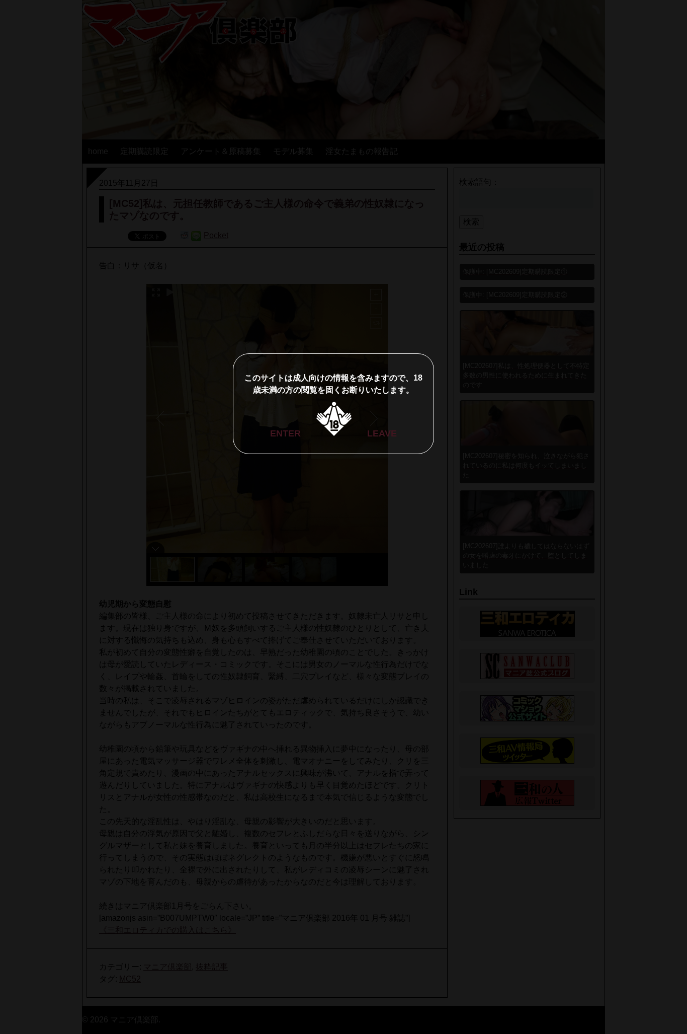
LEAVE (382, 433)
